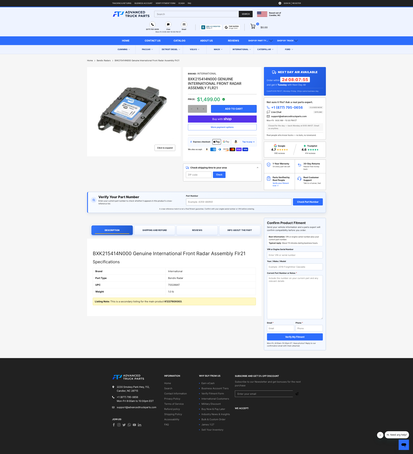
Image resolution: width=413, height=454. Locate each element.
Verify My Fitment (294, 336)
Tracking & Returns (121, 3)
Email (270, 323)
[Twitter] (119, 424)
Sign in (287, 3)
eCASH (182, 3)
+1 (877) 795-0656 (296, 107)
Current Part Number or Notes (282, 273)
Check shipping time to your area (208, 167)
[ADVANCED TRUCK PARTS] (131, 14)
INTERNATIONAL (206, 73)
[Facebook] (113, 424)
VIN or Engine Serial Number (280, 249)
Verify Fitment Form (165, 3)
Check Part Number (308, 201)
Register (296, 3)
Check (219, 174)
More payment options (222, 127)
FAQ (189, 3)
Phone (299, 323)
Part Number (192, 196)
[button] (260, 40)
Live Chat (296, 112)
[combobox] (203, 14)
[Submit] (297, 394)
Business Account (143, 3)
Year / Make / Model (276, 261)
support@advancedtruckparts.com (289, 116)
